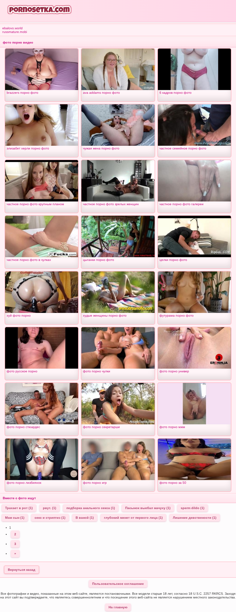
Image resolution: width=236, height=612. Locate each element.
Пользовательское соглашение (118, 584)
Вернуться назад (21, 569)
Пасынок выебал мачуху (148, 508)
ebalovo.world (12, 28)
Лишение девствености (194, 517)
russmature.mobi (14, 32)
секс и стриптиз (50, 517)
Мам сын (14, 517)
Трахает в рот (19, 508)
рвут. (49, 508)
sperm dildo (192, 508)
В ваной (85, 517)
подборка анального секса (90, 508)
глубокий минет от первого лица (133, 517)
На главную (118, 607)
